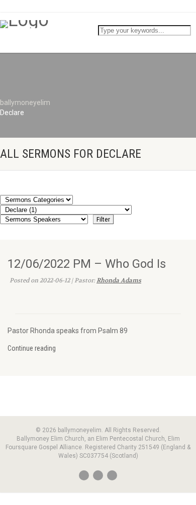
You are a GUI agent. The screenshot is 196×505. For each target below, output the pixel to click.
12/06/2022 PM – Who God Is (87, 264)
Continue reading (32, 348)
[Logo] (98, 24)
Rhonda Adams (118, 280)
